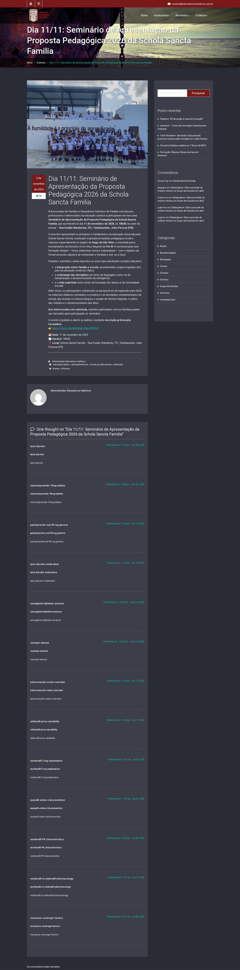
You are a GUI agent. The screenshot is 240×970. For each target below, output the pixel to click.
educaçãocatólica (61, 364)
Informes (65, 368)
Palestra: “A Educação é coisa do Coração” (181, 119)
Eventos (41, 62)
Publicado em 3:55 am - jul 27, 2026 (126, 877)
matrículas (118, 364)
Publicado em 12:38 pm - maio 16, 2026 (124, 602)
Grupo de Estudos (169, 286)
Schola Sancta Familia (184, 181)
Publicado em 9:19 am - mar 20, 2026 (125, 445)
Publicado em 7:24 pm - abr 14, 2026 (125, 563)
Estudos (164, 273)
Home (144, 15)
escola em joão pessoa (101, 364)
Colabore (201, 15)
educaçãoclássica (79, 364)
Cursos (163, 266)
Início (30, 62)
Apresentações (168, 253)
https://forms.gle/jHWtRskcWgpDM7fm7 (75, 328)
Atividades (182, 15)
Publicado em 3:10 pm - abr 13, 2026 (125, 523)
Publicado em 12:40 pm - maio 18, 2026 (124, 641)
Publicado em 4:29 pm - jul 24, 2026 (126, 759)
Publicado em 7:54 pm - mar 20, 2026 (125, 484)
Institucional (161, 15)
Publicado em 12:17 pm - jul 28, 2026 (125, 916)
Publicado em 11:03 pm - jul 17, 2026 (125, 720)
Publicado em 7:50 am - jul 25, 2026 (126, 798)
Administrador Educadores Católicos (68, 361)
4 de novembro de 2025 (39, 183)
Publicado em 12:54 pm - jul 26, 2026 (125, 838)
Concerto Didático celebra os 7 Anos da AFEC (183, 145)
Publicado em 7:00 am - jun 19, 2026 (125, 681)
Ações (163, 246)
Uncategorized (167, 299)
